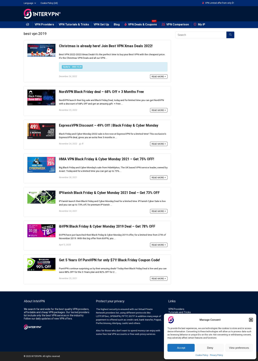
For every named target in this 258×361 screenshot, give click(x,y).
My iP (201, 24)
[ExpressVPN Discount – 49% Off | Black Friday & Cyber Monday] (41, 124)
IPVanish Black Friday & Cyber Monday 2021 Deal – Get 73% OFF (109, 193)
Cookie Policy (202, 355)
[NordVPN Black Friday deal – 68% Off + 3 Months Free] (41, 91)
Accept (181, 347)
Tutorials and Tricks (179, 312)
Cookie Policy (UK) (49, 3)
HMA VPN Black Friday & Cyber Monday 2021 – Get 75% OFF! (106, 159)
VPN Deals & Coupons (142, 23)
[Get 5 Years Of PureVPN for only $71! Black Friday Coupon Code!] (41, 259)
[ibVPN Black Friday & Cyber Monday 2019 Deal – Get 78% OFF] (41, 225)
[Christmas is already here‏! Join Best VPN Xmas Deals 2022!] (41, 45)
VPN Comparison (177, 24)
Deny (210, 347)
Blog (117, 24)
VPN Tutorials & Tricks (74, 24)
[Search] (230, 35)
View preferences (239, 347)
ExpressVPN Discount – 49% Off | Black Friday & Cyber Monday (108, 125)
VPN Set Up (101, 24)
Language (28, 3)
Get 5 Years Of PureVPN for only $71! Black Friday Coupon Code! (109, 260)
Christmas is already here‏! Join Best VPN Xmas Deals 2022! (106, 46)
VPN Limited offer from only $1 (219, 3)
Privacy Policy (216, 355)
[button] (251, 320)
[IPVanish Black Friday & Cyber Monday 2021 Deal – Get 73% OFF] (41, 192)
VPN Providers (44, 24)
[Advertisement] (204, 75)
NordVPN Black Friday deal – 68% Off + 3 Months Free (101, 92)
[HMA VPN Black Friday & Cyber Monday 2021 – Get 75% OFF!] (41, 158)
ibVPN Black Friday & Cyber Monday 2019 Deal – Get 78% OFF (107, 226)
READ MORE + (159, 76)
